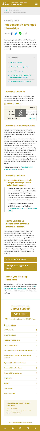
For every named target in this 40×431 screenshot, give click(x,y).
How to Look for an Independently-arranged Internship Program (21, 76)
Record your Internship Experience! (21, 81)
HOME (5, 10)
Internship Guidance (16, 62)
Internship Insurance (16, 71)
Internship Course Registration (19, 67)
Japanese (32, 118)
